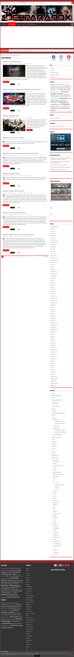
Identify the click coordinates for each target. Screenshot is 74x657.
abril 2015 (53, 266)
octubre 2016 (53, 244)
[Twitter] (59, 3)
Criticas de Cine (9, 55)
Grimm (54, 498)
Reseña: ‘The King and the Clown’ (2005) (62, 167)
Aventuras (57, 86)
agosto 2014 (53, 278)
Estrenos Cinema (29, 602)
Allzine (27, 570)
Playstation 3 (55, 104)
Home (3, 55)
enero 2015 (53, 269)
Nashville (55, 511)
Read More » (6, 81)
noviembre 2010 (54, 378)
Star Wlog (28, 638)
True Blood (55, 550)
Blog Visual (28, 582)
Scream (54, 522)
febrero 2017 (53, 235)
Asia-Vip (27, 575)
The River (55, 539)
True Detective (56, 552)
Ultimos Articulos (27, 63)
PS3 (60, 104)
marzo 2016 (53, 251)
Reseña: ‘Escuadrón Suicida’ (12, 61)
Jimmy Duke (53, 158)
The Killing (55, 535)
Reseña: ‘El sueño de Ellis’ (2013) (13, 191)
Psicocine (28, 633)
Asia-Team (28, 573)
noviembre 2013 (54, 298)
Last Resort (55, 504)
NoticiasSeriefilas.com (30, 620)
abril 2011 (53, 367)
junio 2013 (53, 309)
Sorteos (53, 448)
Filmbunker (28, 604)
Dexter (54, 493)
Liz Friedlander (66, 96)
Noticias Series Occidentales (60, 432)
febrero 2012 (53, 345)
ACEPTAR (37, 655)
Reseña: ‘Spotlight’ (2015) (11, 116)
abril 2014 (53, 287)
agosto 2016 (53, 246)
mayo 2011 (53, 365)
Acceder (52, 70)
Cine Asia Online (29, 588)
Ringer (54, 519)
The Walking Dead (56, 545)
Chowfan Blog (29, 586)
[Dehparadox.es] (37, 13)
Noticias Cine (55, 419)
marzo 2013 (53, 316)
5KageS (27, 568)
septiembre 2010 (54, 383)
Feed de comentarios (55, 74)
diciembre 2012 (54, 322)
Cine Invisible (29, 591)
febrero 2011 (53, 372)
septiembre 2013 (54, 302)
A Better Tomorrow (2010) (60, 169)
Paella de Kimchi (29, 626)
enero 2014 (53, 293)
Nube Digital (28, 622)
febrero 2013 (53, 318)
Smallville (55, 524)
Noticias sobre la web (56, 437)
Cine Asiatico (15, 2)
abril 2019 (53, 231)
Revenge (55, 515)
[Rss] (57, 3)
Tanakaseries (28, 644)
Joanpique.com (29, 611)
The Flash (57, 489)
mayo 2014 (53, 284)
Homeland (55, 500)
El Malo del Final (29, 597)
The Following (56, 532)
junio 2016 (53, 249)
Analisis (53, 393)
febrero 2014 (53, 291)
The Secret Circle (56, 541)
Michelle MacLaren (56, 98)
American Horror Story (57, 465)
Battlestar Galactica (57, 472)
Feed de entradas (54, 72)
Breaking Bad (56, 476)
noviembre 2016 (54, 242)
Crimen (56, 89)
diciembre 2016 (54, 240)
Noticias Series (56, 428)
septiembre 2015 (54, 260)
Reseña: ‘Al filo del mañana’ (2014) (14, 213)
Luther (54, 506)
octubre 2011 (53, 354)
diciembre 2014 (54, 271)
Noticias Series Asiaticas (60, 429)
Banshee (55, 470)
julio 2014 (52, 280)
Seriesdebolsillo (29, 635)
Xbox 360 (59, 108)
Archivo (52, 117)
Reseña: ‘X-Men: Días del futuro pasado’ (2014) (18, 234)
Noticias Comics (56, 426)
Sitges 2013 (54, 446)
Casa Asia (28, 584)
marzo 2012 (53, 343)
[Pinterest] (61, 3)
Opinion (53, 439)
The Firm (55, 530)
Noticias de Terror (30, 617)
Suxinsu (27, 642)
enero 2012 (53, 347)
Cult (54, 478)
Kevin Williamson (56, 96)
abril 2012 (53, 340)
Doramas (29, 2)
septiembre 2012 (54, 329)
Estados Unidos (57, 94)
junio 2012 (53, 336)
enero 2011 (53, 374)
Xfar (27, 649)
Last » (24, 256)
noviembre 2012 (54, 325)
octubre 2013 (53, 300)
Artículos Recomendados (15, 155)
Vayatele (27, 647)
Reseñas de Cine (55, 106)
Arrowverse (67, 84)
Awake (54, 467)
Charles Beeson (62, 86)
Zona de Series (55, 459)
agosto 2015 (53, 262)
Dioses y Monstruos (30, 595)
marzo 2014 (53, 289)
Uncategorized (55, 457)
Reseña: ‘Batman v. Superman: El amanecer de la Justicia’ (22, 89)
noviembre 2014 (54, 273)
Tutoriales (54, 453)
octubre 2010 (53, 381)
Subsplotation (29, 640)
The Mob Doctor (56, 537)
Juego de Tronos (56, 502)
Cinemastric (28, 593)
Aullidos (27, 579)
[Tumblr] (68, 565)
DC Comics (59, 91)
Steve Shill (61, 106)
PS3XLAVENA (28, 631)
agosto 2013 (53, 305)
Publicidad (54, 441)
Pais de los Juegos (30, 629)
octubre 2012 (53, 327)
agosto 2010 (53, 385)
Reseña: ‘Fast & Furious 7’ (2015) (13, 138)
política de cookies (18, 654)
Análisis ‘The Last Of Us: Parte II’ (15, 50)
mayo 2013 (53, 311)
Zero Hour (55, 554)
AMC (55, 84)
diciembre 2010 (54, 376)
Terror (65, 106)
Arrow (56, 482)
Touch (54, 548)
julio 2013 (52, 307)
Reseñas (66, 104)
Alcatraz (54, 463)
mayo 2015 (53, 264)
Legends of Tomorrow (59, 484)
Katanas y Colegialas (30, 613)
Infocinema (28, 608)
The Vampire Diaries (57, 543)
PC (68, 102)
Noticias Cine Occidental (59, 100)
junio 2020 (53, 228)
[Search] (72, 3)
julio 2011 (52, 360)
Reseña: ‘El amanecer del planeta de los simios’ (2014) (20, 153)
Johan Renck (61, 95)
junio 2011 (53, 363)
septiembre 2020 (54, 226)
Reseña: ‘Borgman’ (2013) (11, 174)
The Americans (56, 528)
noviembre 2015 (54, 258)
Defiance (55, 491)
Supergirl (57, 487)
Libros (34, 2)
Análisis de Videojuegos (41, 2)
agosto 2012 (53, 331)
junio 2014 (53, 282)
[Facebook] (58, 3)
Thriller (53, 108)
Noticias (63, 98)
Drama (64, 92)
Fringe (54, 496)
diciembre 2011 (54, 349)
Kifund (27, 615)
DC (56, 91)
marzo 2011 (53, 369)
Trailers (53, 450)
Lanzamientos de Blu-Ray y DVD (58, 413)
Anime (53, 397)
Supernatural (55, 526)
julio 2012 (52, 334)
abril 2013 (53, 313)
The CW (69, 106)
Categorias (53, 126)
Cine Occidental (23, 2)
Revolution (55, 517)
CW (70, 89)
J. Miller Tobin (56, 95)
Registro (52, 68)
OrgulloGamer (29, 624)
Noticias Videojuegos (59, 102)
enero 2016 (53, 253)
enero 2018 (53, 233)
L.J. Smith (61, 96)
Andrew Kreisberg (60, 84)
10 (15, 256)
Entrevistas (54, 411)
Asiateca (27, 577)
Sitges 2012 (54, 444)
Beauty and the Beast (57, 474)
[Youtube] (62, 3)
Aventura (53, 86)
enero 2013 (53, 320)
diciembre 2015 (54, 255)
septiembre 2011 (54, 356)
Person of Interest (56, 513)
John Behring (66, 95)
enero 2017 (53, 237)
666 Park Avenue (56, 461)
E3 (68, 92)
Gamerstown (28, 606)
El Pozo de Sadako (30, 600)
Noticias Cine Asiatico (59, 421)
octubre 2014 (53, 275)
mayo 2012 (53, 338)
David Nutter (53, 91)
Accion (52, 84)
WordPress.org (54, 77)
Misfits (54, 509)
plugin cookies (71, 654)
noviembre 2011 (54, 352)
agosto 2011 (53, 358)
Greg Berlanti (66, 94)
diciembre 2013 (54, 296)
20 (18, 256)
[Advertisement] (37, 37)
